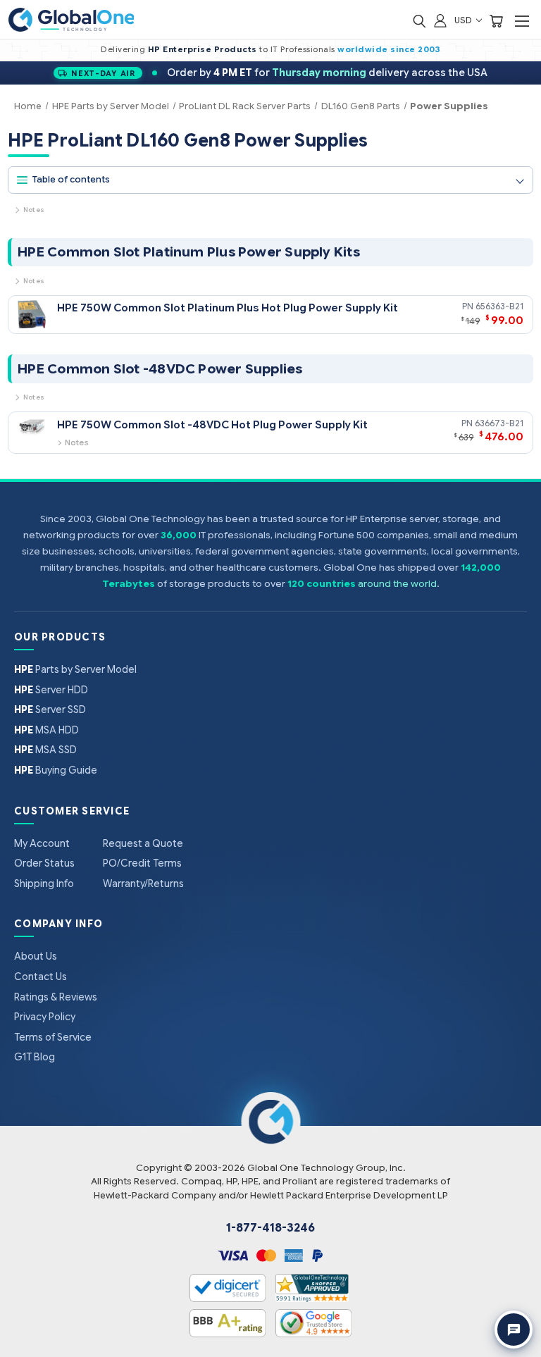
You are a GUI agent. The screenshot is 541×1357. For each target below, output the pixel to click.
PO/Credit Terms (142, 863)
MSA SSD (45, 749)
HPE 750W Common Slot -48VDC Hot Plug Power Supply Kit (212, 424)
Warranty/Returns (143, 883)
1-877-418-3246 (270, 1228)
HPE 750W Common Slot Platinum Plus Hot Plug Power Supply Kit (227, 307)
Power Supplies (449, 106)
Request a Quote (143, 843)
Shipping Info (44, 883)
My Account (42, 843)
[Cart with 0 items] (495, 20)
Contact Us (40, 976)
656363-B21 (499, 306)
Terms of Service (53, 1037)
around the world (397, 584)
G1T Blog (34, 1057)
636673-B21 (499, 423)
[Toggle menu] (521, 20)
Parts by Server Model (75, 669)
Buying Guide (55, 770)
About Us (35, 956)
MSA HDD (46, 730)
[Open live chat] (514, 1329)
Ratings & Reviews (55, 997)
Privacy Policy (44, 1016)
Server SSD (50, 709)
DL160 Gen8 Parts (360, 106)
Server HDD (51, 689)
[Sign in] (440, 20)
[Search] (419, 20)
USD (464, 20)
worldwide (362, 49)
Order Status (44, 863)
